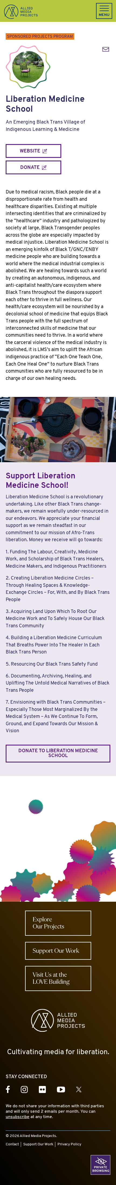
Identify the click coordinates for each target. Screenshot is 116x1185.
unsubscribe (17, 1117)
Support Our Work (38, 1144)
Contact (12, 1144)
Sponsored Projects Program (40, 37)
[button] (104, 11)
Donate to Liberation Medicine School (58, 753)
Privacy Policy (69, 1144)
